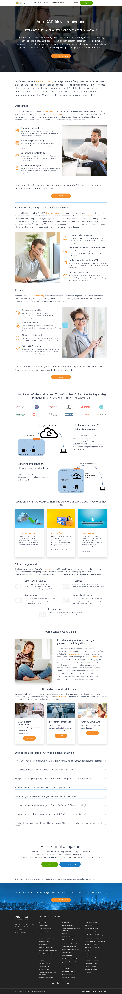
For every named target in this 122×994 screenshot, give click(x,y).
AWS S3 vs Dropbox (44, 966)
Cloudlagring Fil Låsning (45, 941)
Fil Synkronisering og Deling (46, 947)
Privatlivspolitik (86, 991)
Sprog (75, 2)
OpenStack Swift (66, 933)
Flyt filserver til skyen (67, 965)
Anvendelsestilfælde (57, 2)
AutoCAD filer (55, 114)
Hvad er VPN (88, 972)
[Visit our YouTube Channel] (58, 983)
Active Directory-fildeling (45, 928)
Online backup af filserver (91, 922)
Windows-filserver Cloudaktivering (94, 935)
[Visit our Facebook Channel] (63, 983)
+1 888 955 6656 (70, 864)
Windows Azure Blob (44, 969)
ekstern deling (60, 697)
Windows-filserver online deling (93, 938)
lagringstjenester (88, 216)
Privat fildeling (42, 922)
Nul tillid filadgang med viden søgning (95, 941)
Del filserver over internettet (46, 944)
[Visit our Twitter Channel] (53, 983)
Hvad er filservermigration (91, 960)
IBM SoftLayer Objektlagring (69, 936)
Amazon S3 (42, 960)
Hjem (105, 991)
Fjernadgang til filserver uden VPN (70, 962)
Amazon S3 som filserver (45, 963)
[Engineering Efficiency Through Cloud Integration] (33, 661)
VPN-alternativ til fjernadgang (92, 925)
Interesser (37, 2)
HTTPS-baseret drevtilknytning (69, 939)
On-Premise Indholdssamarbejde (70, 949)
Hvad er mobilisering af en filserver (94, 957)
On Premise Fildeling (44, 925)
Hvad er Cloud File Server (91, 963)
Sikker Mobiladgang (89, 533)
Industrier (45, 2)
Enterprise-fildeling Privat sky (69, 943)
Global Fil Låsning (57, 533)
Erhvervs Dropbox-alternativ (92, 931)
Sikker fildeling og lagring (68, 977)
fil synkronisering (49, 111)
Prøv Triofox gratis (61, 56)
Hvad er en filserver (90, 953)
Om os (100, 991)
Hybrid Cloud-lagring (67, 974)
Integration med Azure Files (46, 977)
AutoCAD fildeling (44, 81)
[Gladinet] (21, 3)
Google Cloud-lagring (67, 925)
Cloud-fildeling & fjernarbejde (69, 958)
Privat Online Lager (67, 952)
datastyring (95, 657)
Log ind (68, 2)
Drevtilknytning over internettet (46, 938)
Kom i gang (85, 3)
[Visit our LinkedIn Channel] (68, 983)
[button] (61, 761)
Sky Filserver (88, 950)
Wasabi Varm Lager (67, 922)
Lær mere (29, 738)
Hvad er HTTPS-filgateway (91, 969)
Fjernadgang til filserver (45, 931)
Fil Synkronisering (37, 296)
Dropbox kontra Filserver (91, 928)
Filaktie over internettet (44, 935)
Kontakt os (50, 864)
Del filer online (65, 968)
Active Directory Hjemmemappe (70, 971)
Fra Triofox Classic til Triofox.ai (93, 947)
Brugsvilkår (94, 991)
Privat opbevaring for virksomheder (48, 950)
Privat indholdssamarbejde (69, 946)
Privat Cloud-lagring (67, 955)
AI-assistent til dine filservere (92, 944)
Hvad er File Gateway (90, 966)
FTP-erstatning (42, 957)
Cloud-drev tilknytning (27, 533)
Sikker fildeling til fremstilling (46, 953)
